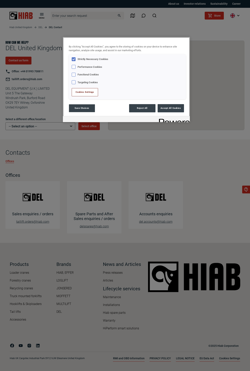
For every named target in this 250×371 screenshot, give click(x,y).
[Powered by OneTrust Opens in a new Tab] (173, 119)
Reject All (142, 108)
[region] (126, 79)
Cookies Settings (85, 92)
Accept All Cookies (171, 108)
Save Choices (82, 108)
